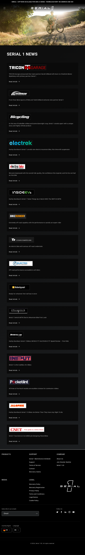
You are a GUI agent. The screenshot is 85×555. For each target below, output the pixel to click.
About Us (60, 459)
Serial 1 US (60, 465)
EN (15, 530)
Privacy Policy (34, 491)
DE (7, 530)
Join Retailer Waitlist (64, 462)
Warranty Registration (37, 487)
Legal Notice (33, 497)
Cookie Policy (33, 500)
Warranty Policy (34, 484)
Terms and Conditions (36, 494)
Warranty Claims (35, 472)
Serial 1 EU (39, 543)
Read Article (13, 81)
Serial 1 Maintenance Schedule (39, 459)
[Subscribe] (36, 513)
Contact (32, 468)
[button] (4, 8)
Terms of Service (35, 465)
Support (32, 462)
